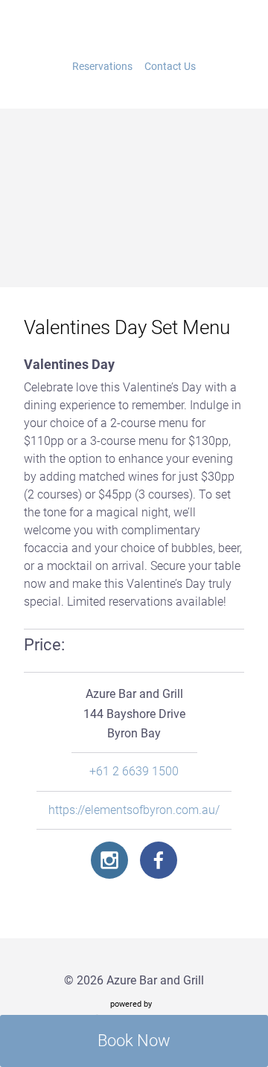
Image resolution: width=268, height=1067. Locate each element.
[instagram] (109, 860)
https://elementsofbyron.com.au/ (134, 810)
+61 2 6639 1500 (134, 771)
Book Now (134, 1040)
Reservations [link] (102, 66)
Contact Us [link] (170, 66)
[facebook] (158, 860)
